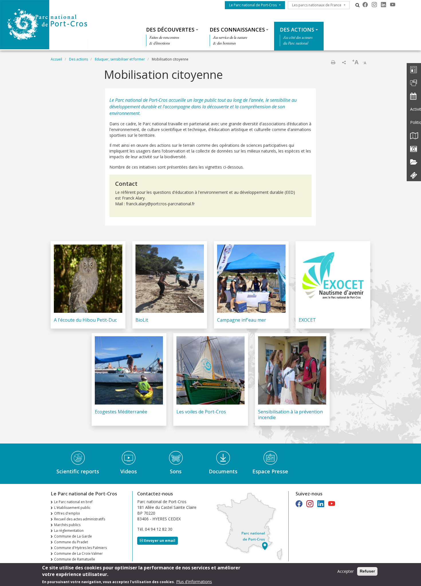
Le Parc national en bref (73, 501)
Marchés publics (67, 524)
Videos (128, 471)
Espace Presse (270, 471)
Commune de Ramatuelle (74, 559)
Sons (176, 471)
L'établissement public (72, 507)
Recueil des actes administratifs (79, 519)
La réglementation (69, 530)
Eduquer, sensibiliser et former (120, 59)
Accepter (345, 571)
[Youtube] (392, 4)
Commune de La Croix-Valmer (78, 553)
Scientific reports (77, 471)
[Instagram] (374, 4)
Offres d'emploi (67, 513)
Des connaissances (237, 29)
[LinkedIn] (383, 4)
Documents (223, 471)
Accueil (56, 59)
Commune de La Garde (73, 536)
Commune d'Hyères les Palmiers (80, 547)
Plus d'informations (194, 581)
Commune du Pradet (71, 542)
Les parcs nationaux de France (316, 5)
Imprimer (333, 62)
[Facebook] (365, 4)
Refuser (367, 571)
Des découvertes (170, 29)
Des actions (297, 29)
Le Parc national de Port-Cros (253, 5)
